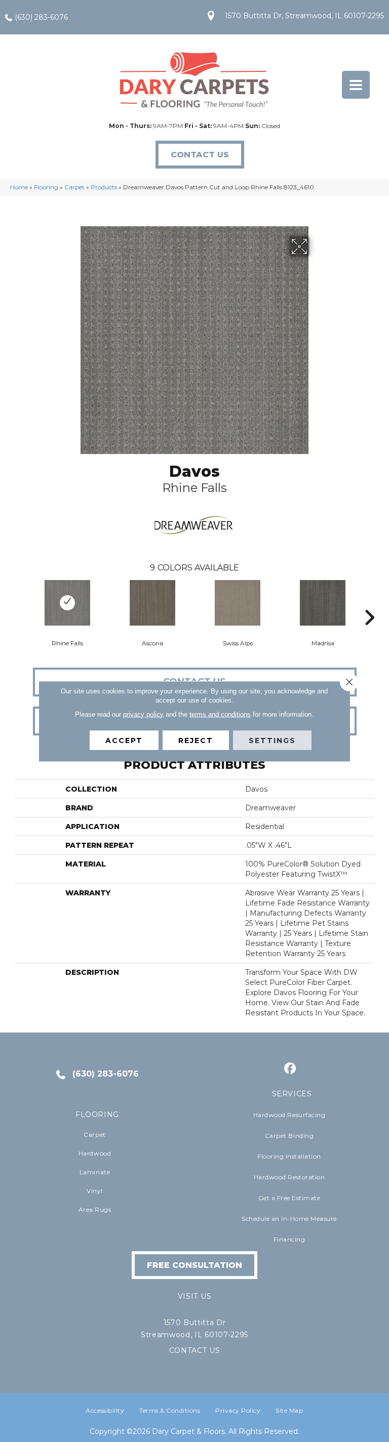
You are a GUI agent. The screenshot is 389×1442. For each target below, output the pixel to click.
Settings (272, 740)
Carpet (74, 187)
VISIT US (194, 1296)
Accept (124, 740)
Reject (195, 740)
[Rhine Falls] (67, 603)
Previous (19, 602)
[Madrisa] (322, 603)
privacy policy (143, 714)
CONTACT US (194, 1350)
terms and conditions (220, 714)
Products (104, 187)
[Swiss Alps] (237, 603)
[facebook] (290, 1068)
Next (369, 602)
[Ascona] (152, 603)
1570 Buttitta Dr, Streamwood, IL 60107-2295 (304, 15)
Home (19, 187)
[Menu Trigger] (356, 85)
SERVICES (292, 1093)
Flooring (46, 187)
